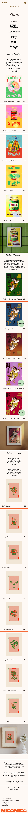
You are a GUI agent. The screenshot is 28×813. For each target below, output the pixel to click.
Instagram (5, 803)
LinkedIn (5, 805)
